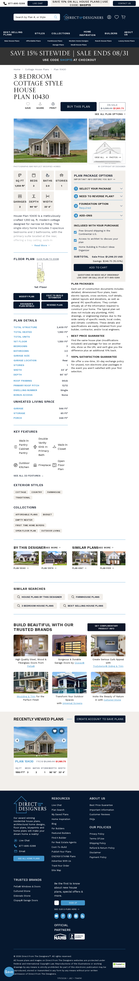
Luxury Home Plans (126, 41)
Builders (111, 33)
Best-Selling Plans (13, 33)
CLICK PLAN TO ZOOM (48, 259)
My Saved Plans (60, 814)
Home (17, 69)
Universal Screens (72, 703)
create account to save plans (100, 719)
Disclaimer (95, 852)
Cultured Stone (22, 891)
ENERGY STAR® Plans (64, 856)
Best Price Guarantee (101, 805)
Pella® (31, 666)
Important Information (102, 810)
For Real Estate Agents (64, 842)
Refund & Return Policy (102, 848)
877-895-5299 (112, 277)
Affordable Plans (33, 41)
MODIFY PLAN (26, 296)
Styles (40, 33)
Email (22, 851)
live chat (38, 3)
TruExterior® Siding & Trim (108, 666)
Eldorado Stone (22, 896)
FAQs (92, 819)
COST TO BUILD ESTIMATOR (54, 296)
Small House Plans (79, 45)
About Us (128, 33)
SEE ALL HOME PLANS (29, 858)
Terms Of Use (97, 838)
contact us (124, 3)
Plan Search (58, 810)
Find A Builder (59, 838)
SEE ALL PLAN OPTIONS (109, 114)
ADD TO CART (98, 267)
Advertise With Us (61, 861)
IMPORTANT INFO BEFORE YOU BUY (93, 179)
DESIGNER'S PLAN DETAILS (26, 305)
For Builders (58, 828)
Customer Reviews (100, 814)
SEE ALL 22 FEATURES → (29, 475)
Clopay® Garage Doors (26, 900)
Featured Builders (61, 833)
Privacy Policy (97, 834)
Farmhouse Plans (54, 41)
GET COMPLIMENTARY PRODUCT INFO (106, 627)
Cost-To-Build (59, 847)
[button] (17, 740)
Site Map (56, 870)
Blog (54, 823)
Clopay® (79, 662)
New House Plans (11, 41)
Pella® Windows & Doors (27, 886)
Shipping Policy (98, 843)
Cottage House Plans (37, 69)
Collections (61, 33)
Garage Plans (58, 45)
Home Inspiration (87, 33)
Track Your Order (60, 865)
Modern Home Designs (78, 41)
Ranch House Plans (103, 41)
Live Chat (57, 805)
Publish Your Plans (61, 851)
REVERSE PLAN (55, 305)
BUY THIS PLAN (78, 106)
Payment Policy (98, 857)
